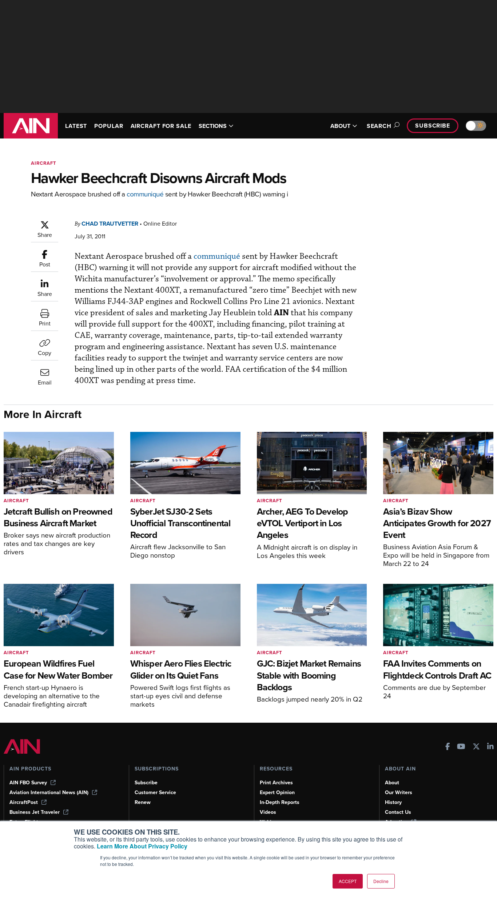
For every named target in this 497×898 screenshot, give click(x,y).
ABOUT (340, 125)
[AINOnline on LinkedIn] (490, 747)
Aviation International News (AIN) (48, 792)
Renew (143, 802)
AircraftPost (23, 802)
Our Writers (398, 792)
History (393, 802)
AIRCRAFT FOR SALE (161, 125)
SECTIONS (213, 125)
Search (379, 126)
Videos (268, 812)
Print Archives (276, 783)
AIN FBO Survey (28, 783)
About (392, 783)
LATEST (76, 125)
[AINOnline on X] (476, 747)
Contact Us (398, 812)
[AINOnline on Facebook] (447, 747)
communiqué (145, 194)
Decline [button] (381, 881)
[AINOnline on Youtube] (461, 747)
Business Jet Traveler (34, 812)
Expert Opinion (277, 792)
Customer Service (155, 792)
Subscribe (432, 125)
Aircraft (43, 163)
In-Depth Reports (279, 802)
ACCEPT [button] (348, 881)
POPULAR (108, 125)
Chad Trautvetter (109, 223)
